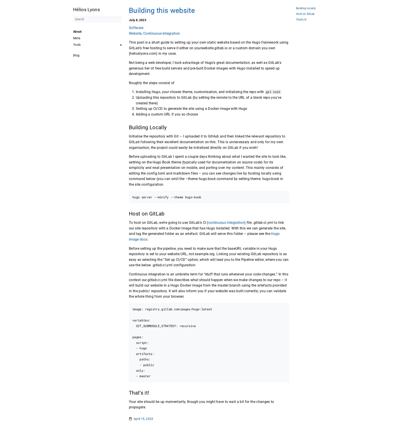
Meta (76, 38)
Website (135, 33)
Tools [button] (77, 44)
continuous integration (226, 223)
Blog (76, 55)
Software (136, 28)
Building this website (162, 10)
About (77, 31)
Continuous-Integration (161, 33)
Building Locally (306, 8)
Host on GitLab (305, 14)
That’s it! (301, 19)
